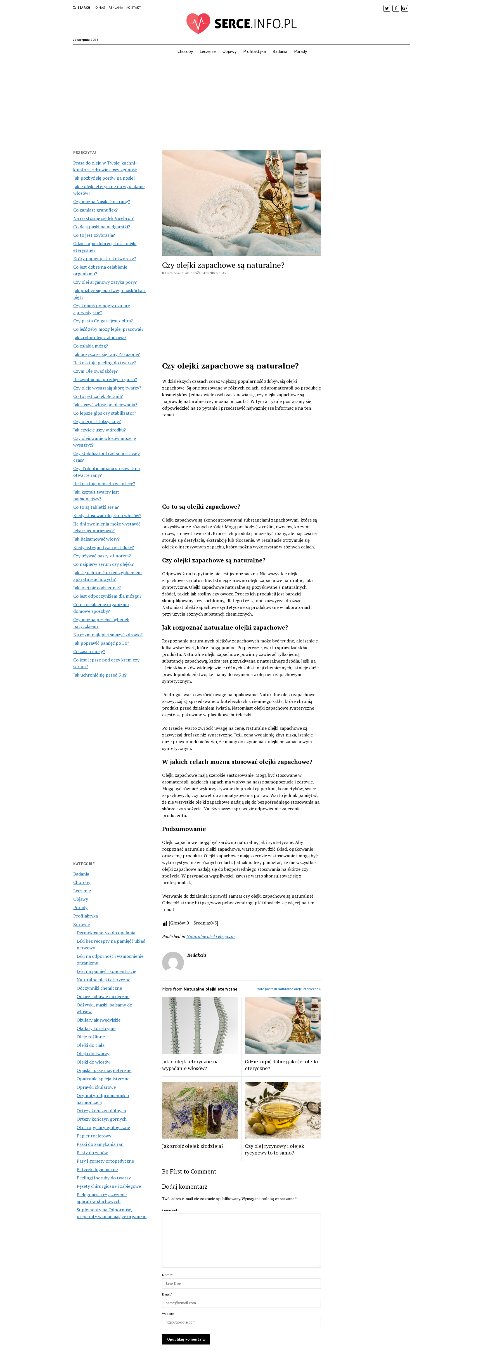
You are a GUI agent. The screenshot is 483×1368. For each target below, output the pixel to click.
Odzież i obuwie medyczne (103, 996)
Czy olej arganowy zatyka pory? (105, 282)
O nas (100, 7)
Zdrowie (81, 924)
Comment (169, 1210)
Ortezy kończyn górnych (102, 1119)
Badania (280, 51)
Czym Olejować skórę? (95, 371)
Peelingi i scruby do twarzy (104, 1178)
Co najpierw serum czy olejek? (103, 564)
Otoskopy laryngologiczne (103, 1127)
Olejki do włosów (93, 1062)
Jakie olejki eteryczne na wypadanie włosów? (190, 1064)
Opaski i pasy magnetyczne (104, 1070)
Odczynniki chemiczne (99, 988)
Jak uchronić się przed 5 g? (100, 675)
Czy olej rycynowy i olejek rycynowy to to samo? (274, 1149)
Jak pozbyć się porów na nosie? (104, 178)
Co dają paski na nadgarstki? (101, 227)
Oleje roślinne (91, 1037)
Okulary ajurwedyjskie (98, 1020)
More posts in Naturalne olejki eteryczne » (289, 989)
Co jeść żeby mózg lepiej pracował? (108, 329)
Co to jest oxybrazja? (94, 235)
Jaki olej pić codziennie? (97, 588)
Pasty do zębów (92, 1152)
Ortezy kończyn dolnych (101, 1110)
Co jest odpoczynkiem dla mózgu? (107, 596)
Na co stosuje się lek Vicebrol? (103, 218)
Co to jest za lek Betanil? (98, 396)
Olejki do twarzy (93, 1053)
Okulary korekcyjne (96, 1028)
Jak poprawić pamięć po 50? (101, 643)
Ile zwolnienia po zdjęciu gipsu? (105, 379)
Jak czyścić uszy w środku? (99, 430)
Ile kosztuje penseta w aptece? (104, 483)
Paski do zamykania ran (100, 1144)
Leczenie (208, 51)
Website (168, 1313)
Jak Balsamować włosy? (96, 539)
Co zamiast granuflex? (95, 210)
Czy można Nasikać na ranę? (101, 201)
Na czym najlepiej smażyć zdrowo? (108, 635)
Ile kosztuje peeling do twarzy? (104, 363)
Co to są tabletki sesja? (96, 507)
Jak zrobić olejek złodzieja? (99, 337)
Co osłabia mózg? (90, 346)
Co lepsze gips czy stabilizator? (104, 413)
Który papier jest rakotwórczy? (104, 258)
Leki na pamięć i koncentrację (106, 971)
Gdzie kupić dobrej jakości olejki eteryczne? (281, 1064)
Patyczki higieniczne (97, 1169)
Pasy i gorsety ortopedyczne (105, 1161)
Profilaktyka (254, 51)
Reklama (116, 7)
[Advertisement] (241, 102)
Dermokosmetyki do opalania (106, 933)
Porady (300, 51)
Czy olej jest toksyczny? (97, 421)
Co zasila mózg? (89, 651)
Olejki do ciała (91, 1045)
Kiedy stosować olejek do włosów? (107, 515)
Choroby (185, 51)
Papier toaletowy (94, 1136)
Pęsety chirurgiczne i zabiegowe (109, 1186)
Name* (167, 1275)
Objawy (229, 51)
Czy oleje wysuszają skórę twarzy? (107, 388)
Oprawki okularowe (96, 1087)
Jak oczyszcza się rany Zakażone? (106, 354)
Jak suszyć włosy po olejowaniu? (105, 405)
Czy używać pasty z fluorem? (102, 556)
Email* (167, 1294)
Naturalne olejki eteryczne (103, 980)
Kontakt (133, 7)
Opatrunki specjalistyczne (103, 1079)
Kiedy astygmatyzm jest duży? (103, 547)
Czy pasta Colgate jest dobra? (103, 321)
